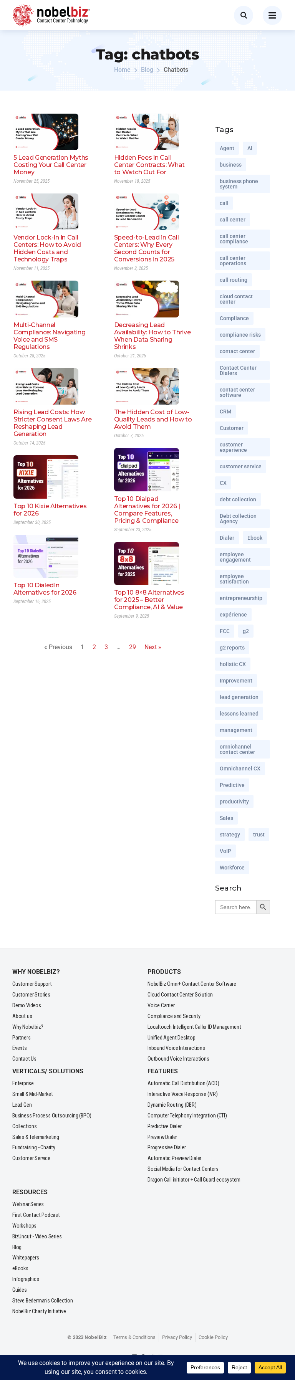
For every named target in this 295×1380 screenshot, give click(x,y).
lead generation (239, 697)
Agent (227, 148)
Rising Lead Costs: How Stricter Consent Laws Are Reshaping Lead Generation (52, 423)
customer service (241, 466)
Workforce (232, 867)
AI (249, 148)
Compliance (234, 318)
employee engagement (235, 557)
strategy (230, 834)
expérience (233, 614)
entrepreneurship (241, 598)
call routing (233, 280)
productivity (234, 801)
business (231, 165)
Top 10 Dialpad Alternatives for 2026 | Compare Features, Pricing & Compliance (147, 509)
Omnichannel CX (240, 768)
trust (259, 834)
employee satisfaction (234, 579)
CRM (225, 411)
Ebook (254, 538)
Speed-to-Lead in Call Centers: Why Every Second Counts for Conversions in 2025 (146, 248)
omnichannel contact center (237, 749)
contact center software (237, 392)
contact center (237, 351)
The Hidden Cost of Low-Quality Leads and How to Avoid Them (153, 419)
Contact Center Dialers (238, 370)
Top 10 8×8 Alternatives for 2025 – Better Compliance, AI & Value (149, 600)
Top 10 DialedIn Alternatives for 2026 (44, 589)
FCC (225, 631)
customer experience (233, 447)
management (236, 730)
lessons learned (239, 714)
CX (223, 483)
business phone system (239, 184)
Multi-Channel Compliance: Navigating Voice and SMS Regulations (49, 335)
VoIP (225, 851)
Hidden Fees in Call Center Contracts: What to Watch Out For (149, 165)
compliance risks (240, 335)
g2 (246, 631)
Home (122, 69)
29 (132, 647)
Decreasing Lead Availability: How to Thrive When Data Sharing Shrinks (152, 335)
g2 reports (232, 648)
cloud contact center (236, 299)
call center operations (233, 260)
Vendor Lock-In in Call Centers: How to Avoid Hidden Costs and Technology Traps (47, 248)
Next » (152, 647)
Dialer (227, 538)
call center (232, 220)
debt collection (238, 499)
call (224, 203)
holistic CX (233, 664)
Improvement (236, 681)
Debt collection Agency (238, 518)
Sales (226, 818)
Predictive (232, 785)
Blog (147, 69)
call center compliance (234, 239)
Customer (232, 428)
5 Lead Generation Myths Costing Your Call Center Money (50, 165)
